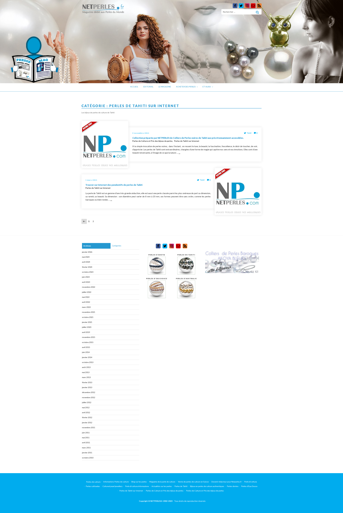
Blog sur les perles (139, 482)
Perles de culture (93, 482)
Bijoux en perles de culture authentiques (207, 486)
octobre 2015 (87, 342)
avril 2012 (86, 412)
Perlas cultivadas (93, 486)
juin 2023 (86, 277)
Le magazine (165, 86)
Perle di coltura (250, 482)
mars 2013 (86, 377)
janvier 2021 (87, 322)
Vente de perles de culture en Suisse (193, 482)
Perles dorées (232, 486)
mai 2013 (86, 372)
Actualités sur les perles (162, 486)
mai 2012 (86, 407)
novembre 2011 (88, 427)
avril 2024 (86, 262)
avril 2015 (86, 347)
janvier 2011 (87, 452)
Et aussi (207, 86)
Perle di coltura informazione (137, 486)
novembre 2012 (88, 397)
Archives (87, 246)
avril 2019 (86, 332)
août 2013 (86, 367)
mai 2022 (86, 297)
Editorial (148, 86)
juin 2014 (86, 352)
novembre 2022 (88, 287)
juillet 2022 (86, 292)
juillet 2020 (86, 327)
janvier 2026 (87, 252)
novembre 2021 (88, 312)
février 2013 (87, 382)
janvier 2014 (87, 357)
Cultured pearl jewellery (112, 486)
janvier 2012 (87, 422)
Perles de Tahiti (180, 486)
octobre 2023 (87, 272)
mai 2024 (86, 257)
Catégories (116, 245)
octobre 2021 (87, 317)
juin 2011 (86, 432)
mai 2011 (86, 437)
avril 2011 (86, 442)
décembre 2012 (88, 392)
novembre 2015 (88, 337)
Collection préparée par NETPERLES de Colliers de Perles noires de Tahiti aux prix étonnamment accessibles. (188, 138)
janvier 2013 (87, 387)
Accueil (134, 86)
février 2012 (87, 417)
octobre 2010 (87, 458)
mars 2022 (86, 307)
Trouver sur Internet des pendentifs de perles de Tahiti (113, 185)
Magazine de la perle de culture (162, 482)
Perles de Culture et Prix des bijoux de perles (152, 141)
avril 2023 (86, 282)
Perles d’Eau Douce (249, 486)
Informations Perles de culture (116, 482)
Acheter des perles (186, 86)
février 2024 (87, 267)
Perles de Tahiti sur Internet (186, 141)
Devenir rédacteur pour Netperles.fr (226, 482)
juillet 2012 (86, 402)
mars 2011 (86, 447)
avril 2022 (86, 302)
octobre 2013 (87, 362)
